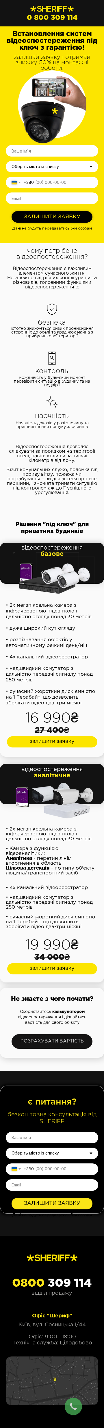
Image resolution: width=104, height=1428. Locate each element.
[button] (52, 741)
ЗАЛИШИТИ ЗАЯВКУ (52, 217)
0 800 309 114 (52, 18)
